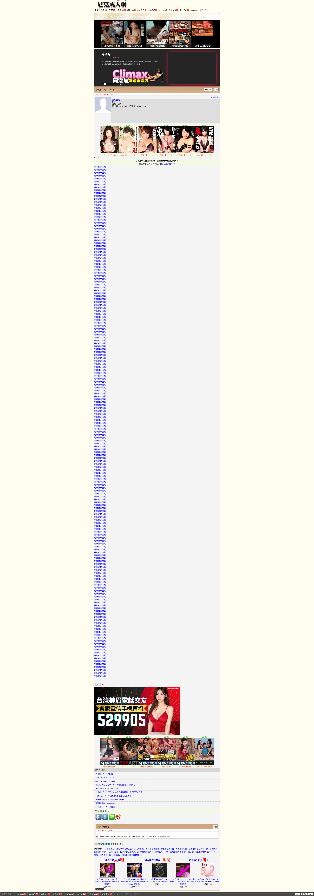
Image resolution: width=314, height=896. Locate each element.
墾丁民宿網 (114, 855)
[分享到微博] (118, 819)
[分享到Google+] (105, 819)
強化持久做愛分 (199, 860)
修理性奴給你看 (180, 46)
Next (205, 17)
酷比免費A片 (211, 849)
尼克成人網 (99, 10)
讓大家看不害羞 (112, 46)
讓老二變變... (115, 860)
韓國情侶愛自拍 (157, 46)
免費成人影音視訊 (196, 849)
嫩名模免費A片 (205, 852)
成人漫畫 (141, 10)
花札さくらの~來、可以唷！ (106, 789)
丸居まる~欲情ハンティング (106, 777)
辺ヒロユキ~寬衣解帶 (104, 774)
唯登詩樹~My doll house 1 (105, 803)
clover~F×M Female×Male (105, 781)
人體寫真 (130, 10)
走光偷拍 (151, 10)
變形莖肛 (116, 100)
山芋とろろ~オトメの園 (105, 807)
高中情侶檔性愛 (203, 46)
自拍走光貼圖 (181, 849)
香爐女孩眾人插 (135, 46)
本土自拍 (162, 10)
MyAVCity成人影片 (125, 849)
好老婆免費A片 (167, 849)
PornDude (193, 10)
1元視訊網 (139, 849)
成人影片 (184, 10)
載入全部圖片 (215, 97)
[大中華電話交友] (137, 735)
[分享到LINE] (112, 819)
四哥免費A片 (110, 849)
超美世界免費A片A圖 (129, 852)
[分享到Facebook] (98, 819)
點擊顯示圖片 (100, 167)
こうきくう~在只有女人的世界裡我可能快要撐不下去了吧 (118, 792)
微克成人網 (193, 852)
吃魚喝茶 (120, 10)
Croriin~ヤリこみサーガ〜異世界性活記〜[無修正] (115, 785)
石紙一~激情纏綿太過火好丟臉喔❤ (109, 800)
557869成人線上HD (178, 852)
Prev (202, 17)
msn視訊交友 (112, 852)
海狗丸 (106, 54)
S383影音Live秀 (161, 852)
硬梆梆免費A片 (146, 852)
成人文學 (172, 10)
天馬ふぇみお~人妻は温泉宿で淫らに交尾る (113, 796)
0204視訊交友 (100, 852)
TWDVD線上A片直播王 (130, 855)
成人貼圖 (110, 10)
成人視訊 (103, 855)
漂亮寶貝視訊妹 (152, 849)
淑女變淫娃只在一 (157, 860)
